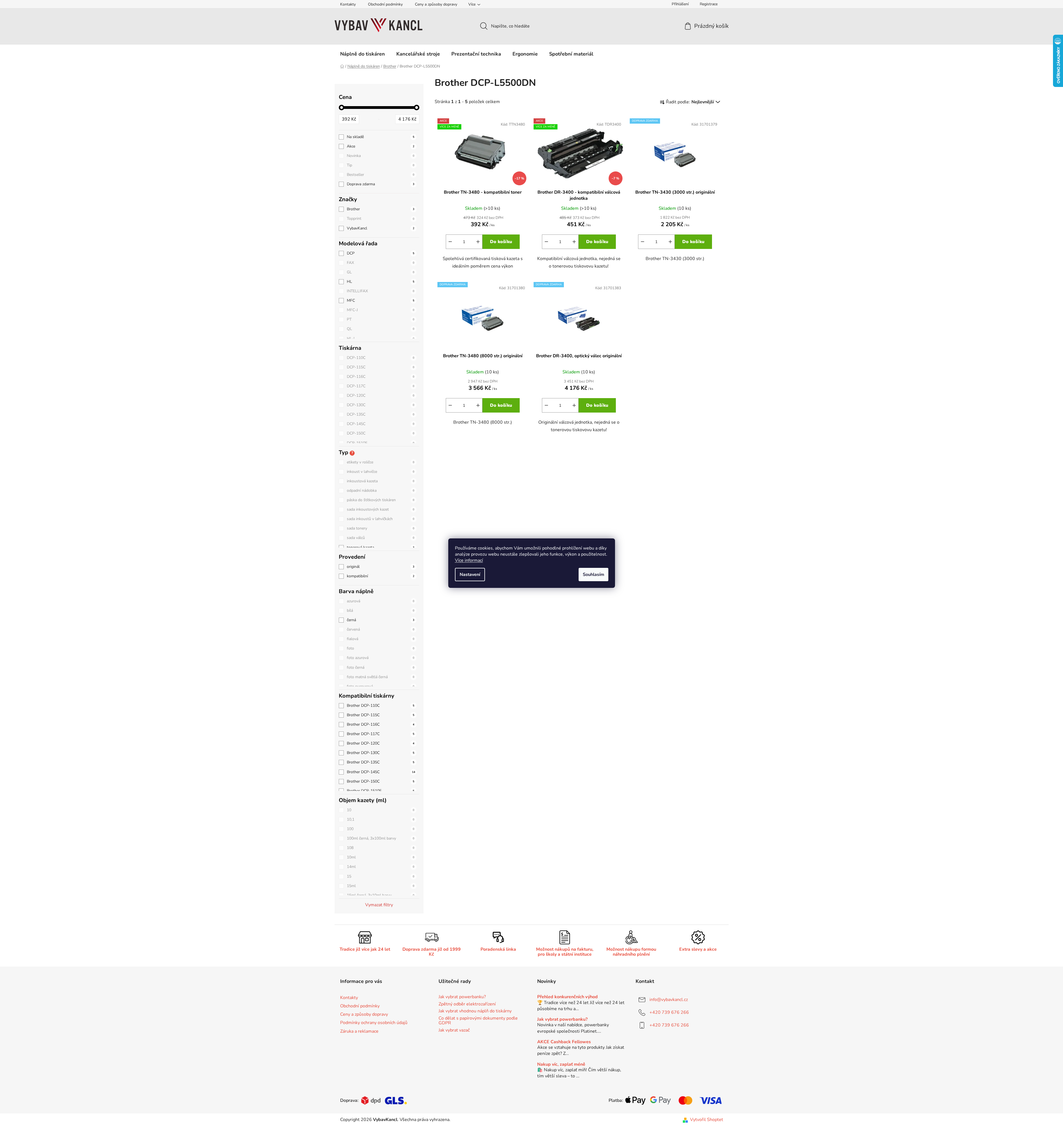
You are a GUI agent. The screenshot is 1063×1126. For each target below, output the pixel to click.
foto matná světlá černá (380, 677)
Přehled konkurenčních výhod (567, 997)
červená (380, 629)
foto (380, 648)
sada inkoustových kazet (380, 509)
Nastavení (470, 574)
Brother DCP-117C (380, 733)
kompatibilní (380, 576)
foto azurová (380, 657)
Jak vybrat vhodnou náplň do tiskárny (475, 1011)
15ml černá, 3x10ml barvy (380, 895)
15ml (380, 885)
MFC (380, 300)
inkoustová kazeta (380, 481)
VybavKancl (380, 228)
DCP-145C (380, 423)
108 (380, 847)
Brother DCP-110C (380, 705)
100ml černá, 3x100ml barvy (380, 838)
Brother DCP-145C (381, 772)
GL (380, 272)
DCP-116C (380, 376)
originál (380, 566)
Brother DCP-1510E (380, 790)
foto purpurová (380, 686)
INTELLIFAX (380, 291)
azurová (380, 601)
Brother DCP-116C (380, 724)
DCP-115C (380, 367)
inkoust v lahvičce (380, 471)
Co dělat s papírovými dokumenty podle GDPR (478, 1021)
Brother (380, 209)
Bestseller (380, 174)
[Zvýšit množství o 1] (478, 242)
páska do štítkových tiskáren (380, 500)
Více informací (469, 560)
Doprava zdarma (380, 184)
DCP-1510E (380, 443)
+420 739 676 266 (669, 1012)
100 (380, 829)
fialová (380, 638)
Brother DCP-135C (380, 762)
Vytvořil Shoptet (706, 1120)
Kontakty (348, 4)
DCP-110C (380, 357)
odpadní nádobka (380, 490)
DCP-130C (380, 405)
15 (380, 876)
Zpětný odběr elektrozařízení (467, 1004)
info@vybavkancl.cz (668, 1000)
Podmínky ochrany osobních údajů (373, 1023)
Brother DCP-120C (380, 743)
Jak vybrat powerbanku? (462, 997)
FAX (380, 262)
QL (380, 328)
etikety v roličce (380, 462)
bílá (380, 610)
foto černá (380, 667)
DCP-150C (380, 433)
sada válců (380, 537)
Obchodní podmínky (385, 4)
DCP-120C (380, 395)
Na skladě (380, 136)
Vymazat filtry (379, 905)
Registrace (709, 4)
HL (380, 281)
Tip (380, 165)
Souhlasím (593, 574)
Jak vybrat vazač (454, 1030)
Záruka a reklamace (359, 1031)
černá (380, 620)
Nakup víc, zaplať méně (561, 1064)
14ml (380, 866)
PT (380, 319)
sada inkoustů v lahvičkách (380, 518)
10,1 (380, 819)
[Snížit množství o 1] (450, 242)
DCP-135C (380, 414)
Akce (380, 146)
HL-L (380, 338)
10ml (380, 857)
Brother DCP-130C (380, 752)
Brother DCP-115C (380, 715)
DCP (380, 253)
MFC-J (380, 310)
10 (380, 810)
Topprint (380, 218)
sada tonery (380, 528)
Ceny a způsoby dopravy (436, 4)
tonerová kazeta (380, 547)
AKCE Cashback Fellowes (564, 1042)
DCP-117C (380, 386)
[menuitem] (362, 53)
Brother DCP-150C (380, 781)
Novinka (380, 155)
